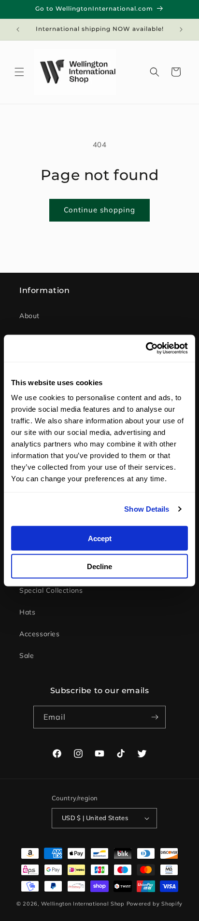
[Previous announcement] (17, 29)
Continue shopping (99, 209)
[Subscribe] (154, 717)
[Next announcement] (181, 29)
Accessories (39, 633)
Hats (27, 612)
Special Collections (51, 590)
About (29, 315)
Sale (26, 655)
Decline (99, 566)
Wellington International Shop (82, 903)
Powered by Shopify (155, 903)
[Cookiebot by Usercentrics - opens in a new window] (145, 348)
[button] (19, 72)
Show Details (146, 509)
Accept (100, 538)
